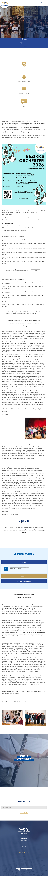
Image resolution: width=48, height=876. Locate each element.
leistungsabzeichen (24, 81)
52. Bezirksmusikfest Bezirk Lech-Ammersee (19, 567)
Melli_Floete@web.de (32, 270)
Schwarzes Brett (24, 93)
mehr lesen (24, 542)
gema (24, 106)
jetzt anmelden (24, 812)
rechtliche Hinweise (28, 868)
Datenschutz (23, 868)
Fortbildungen (24, 576)
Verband (24, 562)
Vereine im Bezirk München (24, 581)
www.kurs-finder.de (35, 269)
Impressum (18, 868)
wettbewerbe (24, 69)
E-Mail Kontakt (24, 852)
